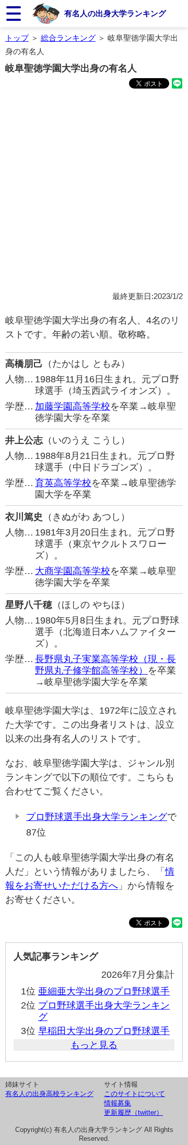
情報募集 (117, 1103)
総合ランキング (68, 37)
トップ (17, 37)
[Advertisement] (94, 191)
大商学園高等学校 (72, 571)
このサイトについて (134, 1094)
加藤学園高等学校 (72, 406)
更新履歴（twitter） (133, 1112)
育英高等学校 (63, 483)
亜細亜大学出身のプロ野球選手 (104, 991)
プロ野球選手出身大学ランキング (96, 817)
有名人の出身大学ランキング (115, 13)
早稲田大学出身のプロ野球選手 (104, 1031)
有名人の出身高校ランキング (49, 1094)
